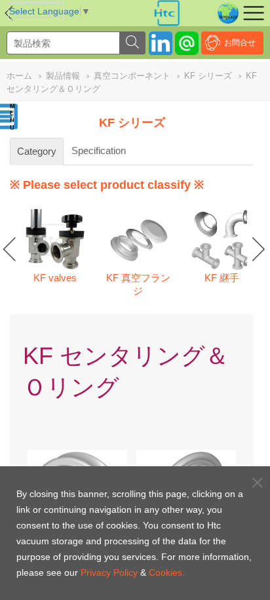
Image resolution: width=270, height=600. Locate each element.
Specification (98, 150)
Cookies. (167, 572)
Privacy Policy (109, 572)
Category (36, 151)
